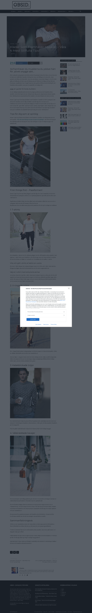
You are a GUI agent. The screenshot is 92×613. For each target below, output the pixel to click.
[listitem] (46, 312)
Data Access (46, 324)
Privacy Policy (54, 324)
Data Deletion (38, 324)
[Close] (69, 288)
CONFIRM (33, 319)
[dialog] (46, 306)
